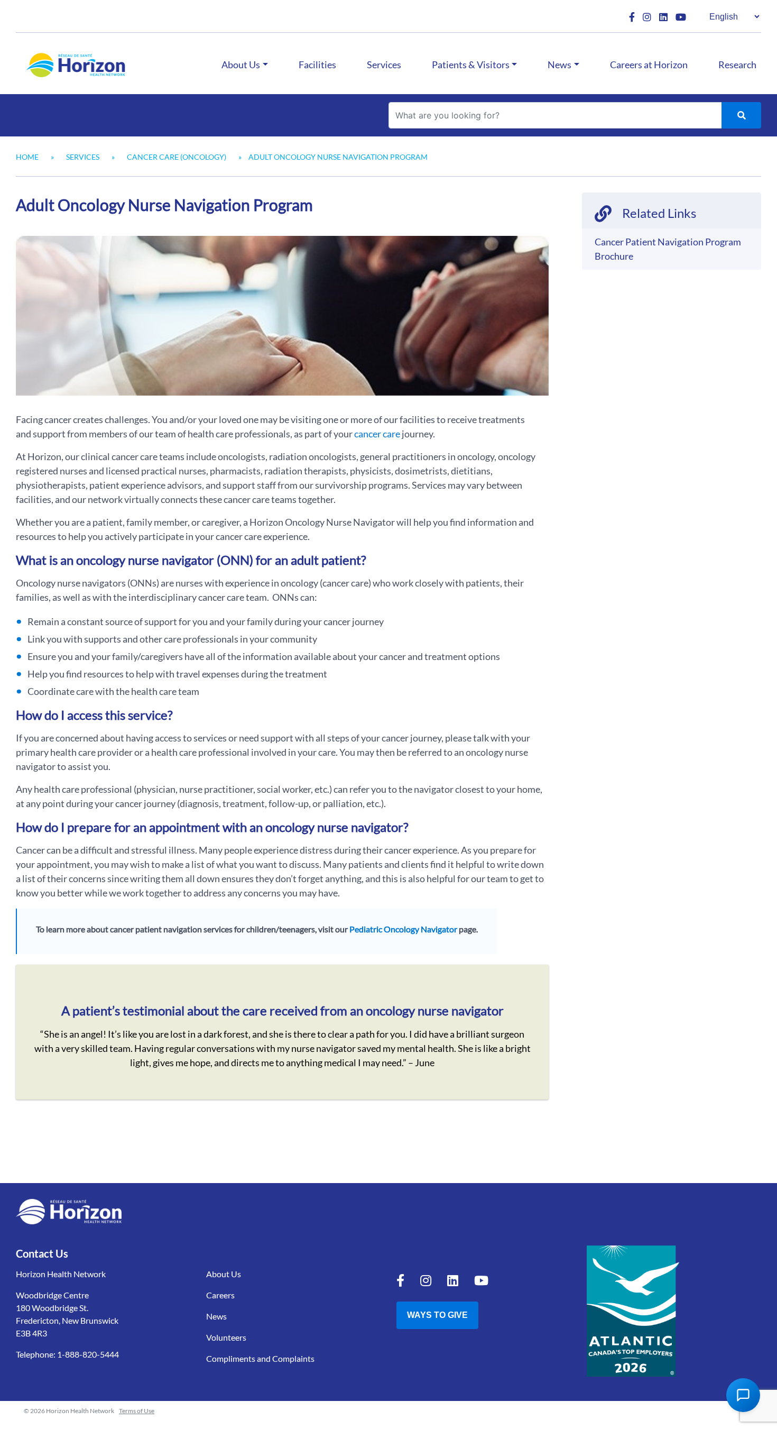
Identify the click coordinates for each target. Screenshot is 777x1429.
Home (27, 156)
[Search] (741, 115)
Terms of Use (136, 1411)
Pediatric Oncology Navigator (403, 929)
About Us (240, 64)
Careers (220, 1295)
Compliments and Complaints (260, 1358)
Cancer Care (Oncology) (176, 156)
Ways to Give (437, 1315)
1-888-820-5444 (88, 1354)
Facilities (317, 64)
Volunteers (226, 1337)
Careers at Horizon (649, 64)
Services (384, 64)
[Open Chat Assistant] (743, 1395)
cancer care (377, 433)
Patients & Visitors (471, 64)
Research (737, 64)
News (559, 64)
